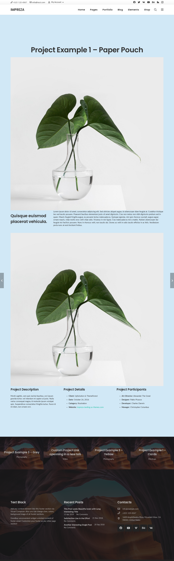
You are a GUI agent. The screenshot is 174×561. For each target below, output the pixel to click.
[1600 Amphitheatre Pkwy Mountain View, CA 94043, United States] (120, 518)
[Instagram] (162, 2)
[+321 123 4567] (120, 513)
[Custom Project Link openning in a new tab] (65, 453)
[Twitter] (139, 2)
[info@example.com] (120, 509)
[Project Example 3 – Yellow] (109, 453)
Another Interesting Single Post (78, 525)
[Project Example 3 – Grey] (22, 453)
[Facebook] (134, 2)
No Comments (82, 514)
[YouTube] (148, 2)
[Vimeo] (135, 528)
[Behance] (153, 2)
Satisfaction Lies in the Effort (77, 518)
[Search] (155, 10)
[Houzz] (158, 2)
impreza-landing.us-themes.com (90, 407)
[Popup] (162, 9)
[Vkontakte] (143, 2)
